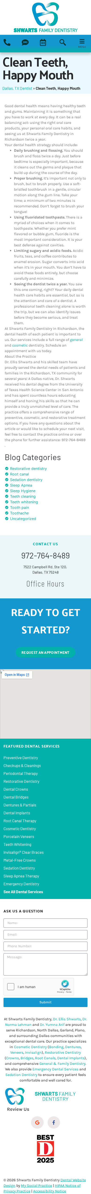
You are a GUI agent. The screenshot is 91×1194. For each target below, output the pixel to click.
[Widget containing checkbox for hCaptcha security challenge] (39, 986)
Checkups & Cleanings (22, 765)
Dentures (73, 1047)
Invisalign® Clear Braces (24, 852)
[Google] (37, 1122)
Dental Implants (17, 812)
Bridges (27, 1058)
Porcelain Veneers (19, 836)
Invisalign (33, 1052)
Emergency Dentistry (21, 883)
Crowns (12, 1058)
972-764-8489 (45, 555)
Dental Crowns (16, 789)
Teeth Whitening (17, 844)
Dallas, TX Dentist (17, 88)
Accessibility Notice (49, 1191)
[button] (62, 43)
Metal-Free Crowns (20, 860)
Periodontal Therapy (21, 773)
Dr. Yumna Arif (52, 1024)
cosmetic (20, 345)
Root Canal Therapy (20, 820)
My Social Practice (36, 1185)
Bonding (56, 1047)
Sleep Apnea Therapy (21, 875)
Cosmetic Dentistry (20, 828)
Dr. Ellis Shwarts (67, 1019)
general (76, 339)
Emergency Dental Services (55, 1069)
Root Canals (45, 1058)
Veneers (16, 1052)
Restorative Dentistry (21, 781)
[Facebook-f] (54, 1122)
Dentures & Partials (20, 804)
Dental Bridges (16, 797)
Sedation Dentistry (19, 868)
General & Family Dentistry (62, 1063)
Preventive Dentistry (21, 757)
